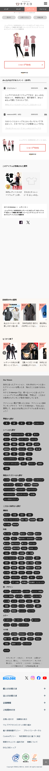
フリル (22, 601)
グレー (27, 620)
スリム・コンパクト (10, 558)
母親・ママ (7, 639)
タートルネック (16, 591)
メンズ (6, 9)
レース (14, 601)
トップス (6, 480)
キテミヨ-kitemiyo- (10, 207)
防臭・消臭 (24, 519)
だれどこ (21, 658)
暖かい (7, 538)
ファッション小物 (9, 489)
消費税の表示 (22, 719)
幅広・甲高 (29, 563)
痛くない (24, 543)
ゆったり (14, 553)
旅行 (6, 444)
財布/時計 (35, 485)
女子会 (37, 444)
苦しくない (7, 533)
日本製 (14, 567)
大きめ (24, 548)
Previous (4, 314)
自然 (38, 606)
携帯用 (21, 558)
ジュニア (6, 634)
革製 (36, 601)
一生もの (24, 577)
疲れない (38, 533)
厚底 (14, 572)
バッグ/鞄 (27, 485)
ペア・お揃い (15, 582)
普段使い (14, 611)
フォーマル (31, 611)
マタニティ (22, 449)
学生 (6, 643)
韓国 (21, 567)
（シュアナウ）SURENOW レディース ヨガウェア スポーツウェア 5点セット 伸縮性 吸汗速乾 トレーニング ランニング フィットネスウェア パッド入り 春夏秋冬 (24, 212)
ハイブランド (15, 577)
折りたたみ (29, 558)
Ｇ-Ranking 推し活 (31, 666)
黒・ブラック (18, 620)
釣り (23, 463)
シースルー (26, 591)
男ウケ (7, 577)
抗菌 (40, 519)
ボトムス (21, 480)
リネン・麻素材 (8, 596)
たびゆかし (36, 663)
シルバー (6, 625)
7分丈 (6, 567)
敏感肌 (38, 567)
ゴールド (14, 625)
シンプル (21, 606)
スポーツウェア (32, 489)
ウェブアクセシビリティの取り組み (17, 725)
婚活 (29, 444)
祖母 (15, 639)
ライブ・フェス (24, 439)
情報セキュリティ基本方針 (13, 742)
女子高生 (14, 634)
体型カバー (29, 567)
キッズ (18, 9)
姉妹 (23, 639)
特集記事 (40, 17)
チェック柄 (27, 596)
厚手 (37, 558)
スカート (29, 480)
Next (44, 314)
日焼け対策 (16, 548)
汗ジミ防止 (7, 524)
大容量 (22, 553)
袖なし (38, 563)
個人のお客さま (10, 688)
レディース (30, 9)
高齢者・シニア (16, 643)
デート (7, 439)
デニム (7, 591)
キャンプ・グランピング (11, 463)
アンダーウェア (8, 485)
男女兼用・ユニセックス (36, 582)
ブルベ (29, 572)
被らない (6, 543)
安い (32, 577)
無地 (6, 606)
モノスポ (38, 661)
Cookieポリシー (9, 736)
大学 (21, 444)
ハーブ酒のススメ (17, 666)
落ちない (39, 538)
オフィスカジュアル (17, 434)
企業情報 (7, 702)
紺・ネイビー (36, 620)
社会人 (38, 639)
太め (6, 553)
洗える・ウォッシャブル (11, 519)
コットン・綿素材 (37, 591)
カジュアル (29, 606)
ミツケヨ (27, 663)
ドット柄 (6, 601)
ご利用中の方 (9, 709)
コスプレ (6, 650)
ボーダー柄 (18, 596)
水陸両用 (32, 519)
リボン (29, 601)
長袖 (21, 563)
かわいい (14, 606)
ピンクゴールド (24, 625)
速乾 (29, 515)
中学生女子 (22, 634)
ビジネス (6, 434)
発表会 (30, 449)
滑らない (15, 533)
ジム (29, 454)
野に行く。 (10, 663)
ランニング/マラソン (10, 459)
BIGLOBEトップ (9, 747)
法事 (6, 468)
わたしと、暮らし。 (12, 661)
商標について (32, 742)
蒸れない (23, 533)
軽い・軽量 (29, 553)
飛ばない (30, 533)
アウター (14, 480)
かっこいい (22, 611)
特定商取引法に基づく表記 (29, 736)
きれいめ (6, 611)
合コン (36, 434)
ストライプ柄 (37, 596)
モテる (37, 572)
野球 (29, 459)
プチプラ (39, 577)
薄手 (6, 563)
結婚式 (40, 463)
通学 (6, 454)
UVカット (7, 515)
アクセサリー (21, 489)
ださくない (32, 543)
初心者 (30, 634)
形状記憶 (15, 524)
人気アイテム (24, 17)
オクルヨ (29, 658)
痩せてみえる (15, 543)
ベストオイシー (27, 661)
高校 (14, 444)
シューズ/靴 (19, 485)
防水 (22, 515)
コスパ (7, 582)
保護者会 (6, 449)
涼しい (14, 538)
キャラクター (27, 643)
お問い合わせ (8, 719)
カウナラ (19, 663)
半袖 (14, 563)
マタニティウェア (22, 494)
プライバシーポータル (32, 730)
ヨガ (21, 459)
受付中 (9, 17)
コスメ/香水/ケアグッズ (11, 499)
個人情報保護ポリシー (12, 730)
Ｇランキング (10, 658)
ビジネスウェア (39, 480)
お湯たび (37, 658)
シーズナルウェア (9, 494)
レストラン (33, 439)
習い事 (38, 449)
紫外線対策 (7, 548)
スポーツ (21, 454)
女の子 (30, 639)
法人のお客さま (10, 695)
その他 (32, 494)
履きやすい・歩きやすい (26, 538)
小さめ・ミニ (33, 548)
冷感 (14, 515)
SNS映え (24, 582)
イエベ (22, 572)
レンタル (6, 572)
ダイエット (31, 463)
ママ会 (14, 449)
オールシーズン (39, 423)
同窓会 (14, 439)
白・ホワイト (8, 620)
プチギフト (38, 634)
